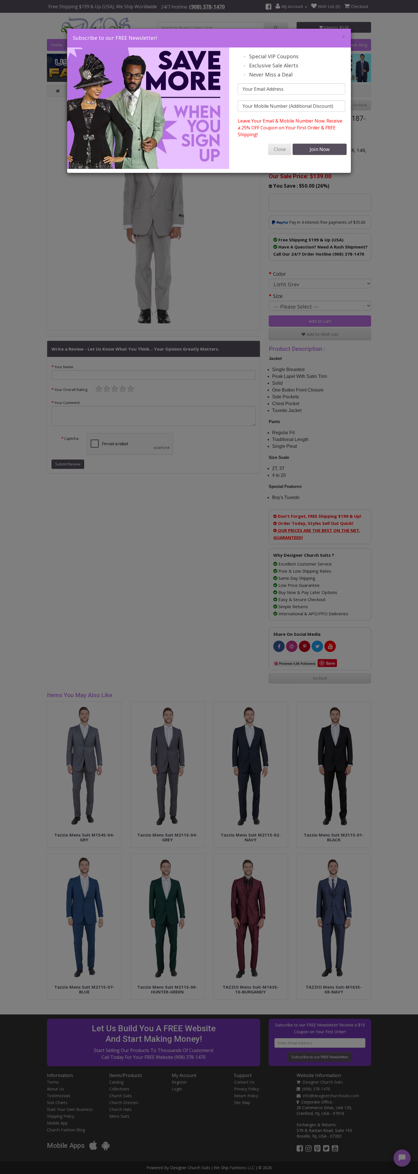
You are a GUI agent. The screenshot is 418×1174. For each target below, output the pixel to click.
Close (280, 149)
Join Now (320, 149)
